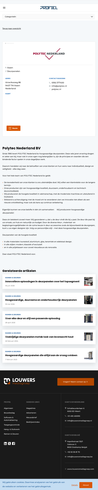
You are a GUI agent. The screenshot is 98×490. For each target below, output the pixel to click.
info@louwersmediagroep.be (80, 457)
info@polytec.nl (59, 86)
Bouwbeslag (9, 413)
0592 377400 (58, 83)
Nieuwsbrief (31, 417)
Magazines (30, 408)
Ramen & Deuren (11, 434)
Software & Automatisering (10, 418)
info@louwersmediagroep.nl (79, 421)
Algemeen (8, 408)
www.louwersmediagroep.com (80, 469)
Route (15, 128)
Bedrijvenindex (33, 422)
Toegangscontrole (12, 425)
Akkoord (86, 485)
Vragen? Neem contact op (74, 382)
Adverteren (31, 413)
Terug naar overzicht (11, 28)
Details (74, 485)
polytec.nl (56, 89)
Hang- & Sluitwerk (12, 429)
